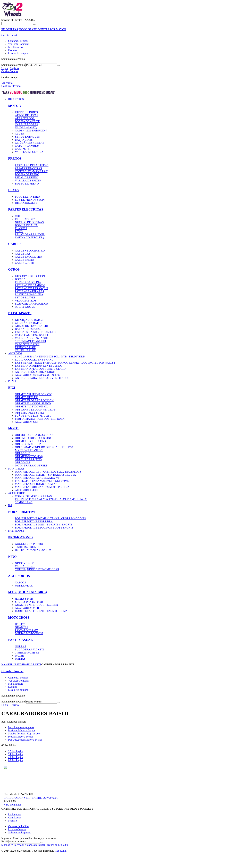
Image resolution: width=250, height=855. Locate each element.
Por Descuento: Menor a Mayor (25, 739)
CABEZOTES (23, 148)
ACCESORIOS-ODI (26, 421)
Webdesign (60, 850)
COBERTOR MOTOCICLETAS (33, 496)
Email (4, 841)
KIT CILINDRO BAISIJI (29, 319)
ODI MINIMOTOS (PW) (29, 456)
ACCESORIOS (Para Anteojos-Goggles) (37, 374)
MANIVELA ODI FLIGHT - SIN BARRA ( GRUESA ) (46, 474)
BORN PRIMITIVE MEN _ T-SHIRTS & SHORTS (43, 524)
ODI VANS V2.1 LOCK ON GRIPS (35, 409)
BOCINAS (21, 279)
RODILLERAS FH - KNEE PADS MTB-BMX (41, 610)
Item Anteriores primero (21, 727)
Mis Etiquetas (15, 47)
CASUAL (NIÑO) (25, 566)
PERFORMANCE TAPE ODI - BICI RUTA (39, 418)
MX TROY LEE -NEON (29, 450)
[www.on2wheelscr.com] (12, 16)
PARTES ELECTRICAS (25, 209)
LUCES (13, 190)
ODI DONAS (22, 462)
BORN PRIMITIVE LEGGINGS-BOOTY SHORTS (44, 527)
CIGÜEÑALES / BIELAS (29, 142)
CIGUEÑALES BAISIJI (28, 322)
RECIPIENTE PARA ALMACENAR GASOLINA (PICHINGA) (51, 499)
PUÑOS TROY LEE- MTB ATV (33, 415)
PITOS (19, 231)
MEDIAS (20, 658)
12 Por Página (15, 751)
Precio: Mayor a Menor (20, 736)
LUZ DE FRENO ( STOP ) (30, 199)
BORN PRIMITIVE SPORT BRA (34, 521)
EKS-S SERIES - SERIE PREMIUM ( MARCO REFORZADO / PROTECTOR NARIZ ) (65, 362)
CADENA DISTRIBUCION (31, 130)
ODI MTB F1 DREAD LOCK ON (34, 400)
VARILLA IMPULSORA (29, 151)
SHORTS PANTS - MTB (29, 601)
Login (4, 68)
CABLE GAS (22, 253)
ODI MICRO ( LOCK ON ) (30, 441)
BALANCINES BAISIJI (28, 329)
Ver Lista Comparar (18, 44)
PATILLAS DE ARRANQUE (31, 288)
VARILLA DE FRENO (28, 180)
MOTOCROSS (19, 617)
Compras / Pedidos (18, 40)
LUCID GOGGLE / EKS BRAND (34, 359)
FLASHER (21, 228)
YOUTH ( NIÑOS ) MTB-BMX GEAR (37, 569)
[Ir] (58, 65)
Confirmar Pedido (11, 86)
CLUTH (19, 133)
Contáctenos (14, 817)
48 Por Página (15, 757)
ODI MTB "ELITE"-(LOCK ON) (33, 394)
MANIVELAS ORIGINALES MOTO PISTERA (42, 486)
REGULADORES (25, 219)
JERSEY (20, 624)
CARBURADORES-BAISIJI (31, 338)
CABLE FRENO (24, 259)
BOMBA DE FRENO (27, 174)
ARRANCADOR (25, 118)
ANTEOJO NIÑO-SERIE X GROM (35, 371)
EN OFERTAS (9, 29)
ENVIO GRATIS (28, 29)
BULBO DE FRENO (27, 183)
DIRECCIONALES (26, 202)
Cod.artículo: (11, 794)
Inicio (4, 664)
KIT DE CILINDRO (26, 112)
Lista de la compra (18, 53)
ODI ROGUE (22, 453)
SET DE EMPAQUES (27, 136)
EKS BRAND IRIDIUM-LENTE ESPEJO (38, 365)
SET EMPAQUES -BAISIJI (30, 341)
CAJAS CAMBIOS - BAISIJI (31, 335)
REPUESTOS (15, 664)
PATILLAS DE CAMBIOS (30, 285)
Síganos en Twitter (35, 844)
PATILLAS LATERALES (29, 291)
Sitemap (12, 820)
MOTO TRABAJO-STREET (31, 465)
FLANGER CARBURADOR (31, 303)
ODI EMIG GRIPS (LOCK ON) (33, 438)
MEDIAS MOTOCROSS (29, 633)
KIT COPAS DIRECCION (30, 276)
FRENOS (15, 158)
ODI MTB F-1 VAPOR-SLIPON (33, 403)
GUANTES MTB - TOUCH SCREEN (36, 604)
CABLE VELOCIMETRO (30, 250)
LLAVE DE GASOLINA (29, 294)
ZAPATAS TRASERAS (28, 168)
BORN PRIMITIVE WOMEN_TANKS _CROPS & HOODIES (50, 518)
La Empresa (14, 814)
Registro (14, 68)
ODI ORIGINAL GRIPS (28, 444)
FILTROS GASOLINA (28, 282)
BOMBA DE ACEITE (27, 121)
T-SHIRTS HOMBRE (27, 652)
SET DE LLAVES (25, 297)
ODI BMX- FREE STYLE (30, 412)
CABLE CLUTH (24, 262)
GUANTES (21, 627)
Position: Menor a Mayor (21, 730)
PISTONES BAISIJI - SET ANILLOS (36, 332)
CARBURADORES (26, 124)
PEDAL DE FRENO (26, 177)
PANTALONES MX (26, 630)
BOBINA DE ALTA (26, 225)
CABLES (14, 244)
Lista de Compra (17, 829)
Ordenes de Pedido (18, 826)
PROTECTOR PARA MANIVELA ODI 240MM (42, 480)
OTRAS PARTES (25, 306)
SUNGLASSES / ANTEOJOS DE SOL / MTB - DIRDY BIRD (50, 356)
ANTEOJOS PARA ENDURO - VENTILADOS (42, 377)
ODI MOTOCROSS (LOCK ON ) (34, 434)
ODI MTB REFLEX (26, 397)
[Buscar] (34, 24)
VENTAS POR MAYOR (52, 29)
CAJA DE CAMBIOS (27, 145)
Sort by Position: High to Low (24, 733)
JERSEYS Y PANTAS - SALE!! (33, 550)
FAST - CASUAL (20, 640)
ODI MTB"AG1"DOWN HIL (31, 406)
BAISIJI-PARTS (19, 313)
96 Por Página (15, 760)
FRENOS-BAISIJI (25, 347)
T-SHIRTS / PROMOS (27, 547)
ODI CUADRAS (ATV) (28, 459)
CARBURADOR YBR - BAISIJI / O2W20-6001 (31, 797)
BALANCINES (24, 139)
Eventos (12, 50)
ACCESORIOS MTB (27, 607)
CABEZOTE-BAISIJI (27, 344)
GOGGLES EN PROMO (29, 543)
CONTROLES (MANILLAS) (31, 171)
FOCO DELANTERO (27, 196)
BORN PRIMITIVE (22, 512)
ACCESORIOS (19, 576)
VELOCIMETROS (25, 300)
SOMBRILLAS (23, 502)
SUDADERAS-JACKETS (30, 649)
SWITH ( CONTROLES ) (29, 237)
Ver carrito (7, 82)
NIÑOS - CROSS (25, 563)
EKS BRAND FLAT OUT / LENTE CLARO (40, 368)
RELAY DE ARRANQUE (30, 234)
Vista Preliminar (12, 804)
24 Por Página (15, 754)
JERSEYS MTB (24, 598)
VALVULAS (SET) (26, 127)
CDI (17, 216)
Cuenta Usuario (9, 35)
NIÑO (12, 556)
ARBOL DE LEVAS (26, 115)
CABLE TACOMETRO (28, 256)
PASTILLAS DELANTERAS (31, 165)
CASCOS (20, 582)
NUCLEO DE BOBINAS (29, 222)
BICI (11, 387)
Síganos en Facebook (12, 844)
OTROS (14, 269)
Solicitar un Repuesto (19, 832)
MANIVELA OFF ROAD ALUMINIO (37, 483)
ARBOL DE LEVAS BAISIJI (31, 325)
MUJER (19, 655)
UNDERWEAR (24, 585)
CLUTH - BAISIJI (25, 350)
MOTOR (14, 105)
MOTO (13, 428)
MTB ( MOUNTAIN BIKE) (27, 592)
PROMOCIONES (20, 537)
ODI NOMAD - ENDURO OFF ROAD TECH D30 (44, 447)
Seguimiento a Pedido (13, 64)
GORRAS (20, 646)
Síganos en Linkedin (57, 844)
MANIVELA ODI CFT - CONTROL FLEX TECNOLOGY (48, 471)
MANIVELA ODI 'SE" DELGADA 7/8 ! (38, 477)
